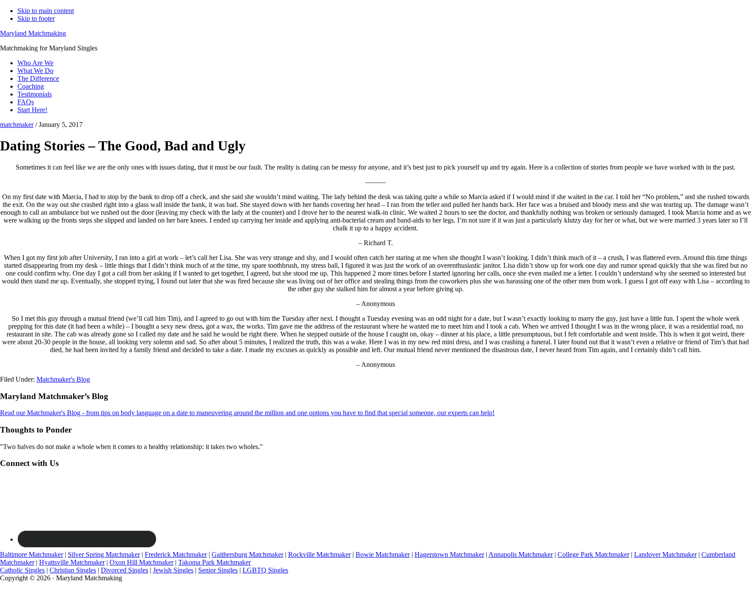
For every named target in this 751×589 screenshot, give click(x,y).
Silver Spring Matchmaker (104, 554)
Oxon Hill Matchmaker (141, 562)
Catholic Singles (22, 570)
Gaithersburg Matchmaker (247, 554)
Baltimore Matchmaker (31, 554)
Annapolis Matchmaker (520, 554)
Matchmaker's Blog (63, 379)
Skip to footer (36, 18)
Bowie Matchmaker (383, 554)
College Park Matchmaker (593, 554)
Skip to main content (45, 10)
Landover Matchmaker (665, 554)
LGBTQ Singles (265, 570)
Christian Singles (73, 570)
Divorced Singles (124, 570)
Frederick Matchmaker (176, 554)
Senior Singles (218, 570)
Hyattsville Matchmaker (72, 562)
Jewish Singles (173, 570)
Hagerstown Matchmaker (449, 554)
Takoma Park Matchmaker (214, 562)
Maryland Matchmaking (33, 33)
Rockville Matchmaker (319, 554)
